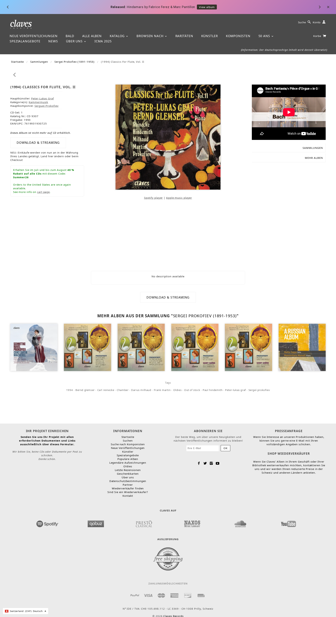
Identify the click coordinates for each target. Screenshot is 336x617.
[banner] (21, 24)
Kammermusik (38, 102)
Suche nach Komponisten (128, 444)
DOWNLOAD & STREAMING (38, 142)
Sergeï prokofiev (259, 390)
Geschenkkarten (128, 473)
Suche (302, 22)
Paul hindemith (212, 390)
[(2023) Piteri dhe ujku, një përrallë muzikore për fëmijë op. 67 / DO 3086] (87, 347)
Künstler (209, 36)
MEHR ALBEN (314, 158)
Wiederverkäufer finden (128, 488)
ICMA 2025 (103, 41)
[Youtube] (217, 463)
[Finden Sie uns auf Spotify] (47, 523)
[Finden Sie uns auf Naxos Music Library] (192, 523)
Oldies (177, 390)
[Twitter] (205, 463)
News (53, 41)
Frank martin (162, 390)
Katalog (118, 36)
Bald (70, 36)
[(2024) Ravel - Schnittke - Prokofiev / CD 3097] (33, 347)
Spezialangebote (25, 41)
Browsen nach (150, 36)
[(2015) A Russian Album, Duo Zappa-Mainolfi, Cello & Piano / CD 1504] (302, 347)
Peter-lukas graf (235, 390)
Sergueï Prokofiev (46, 106)
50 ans (264, 36)
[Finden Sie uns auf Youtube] (288, 523)
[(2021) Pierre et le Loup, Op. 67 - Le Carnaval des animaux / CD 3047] (194, 347)
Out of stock (192, 390)
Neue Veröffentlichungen (34, 36)
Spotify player (153, 197)
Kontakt (127, 495)
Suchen (127, 440)
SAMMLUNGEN (313, 148)
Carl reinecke (105, 390)
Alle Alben (92, 36)
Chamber (122, 390)
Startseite (17, 61)
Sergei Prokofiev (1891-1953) (74, 61)
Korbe (317, 36)
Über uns (75, 41)
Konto (317, 22)
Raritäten (184, 36)
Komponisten (238, 36)
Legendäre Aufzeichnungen (127, 462)
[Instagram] (211, 463)
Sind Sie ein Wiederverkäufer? (127, 492)
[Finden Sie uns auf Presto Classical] (143, 523)
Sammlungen (39, 61)
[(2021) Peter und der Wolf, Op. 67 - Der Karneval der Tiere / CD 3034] (248, 347)
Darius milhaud (141, 390)
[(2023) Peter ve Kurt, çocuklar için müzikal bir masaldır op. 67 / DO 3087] (141, 347)
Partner (128, 484)
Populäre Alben (127, 459)
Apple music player (179, 197)
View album (207, 7)
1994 (69, 390)
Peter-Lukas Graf (42, 98)
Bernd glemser (85, 390)
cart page (43, 192)
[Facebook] (199, 463)
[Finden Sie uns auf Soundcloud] (240, 523)
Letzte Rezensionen (128, 470)
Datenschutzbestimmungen (127, 481)
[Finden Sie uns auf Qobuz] (95, 523)
